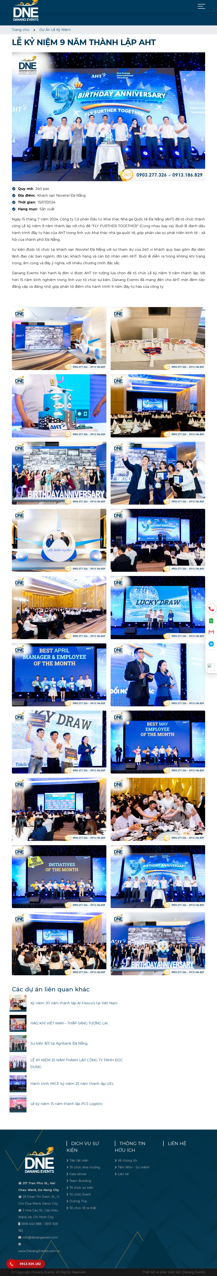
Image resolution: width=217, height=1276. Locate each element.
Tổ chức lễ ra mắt (83, 1208)
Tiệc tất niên (79, 1160)
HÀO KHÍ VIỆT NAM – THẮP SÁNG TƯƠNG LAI (69, 1023)
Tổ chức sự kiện (81, 1188)
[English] (216, 9)
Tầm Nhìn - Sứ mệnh (133, 1167)
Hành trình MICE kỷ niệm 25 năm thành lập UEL (72, 1084)
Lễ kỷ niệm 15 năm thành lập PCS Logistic (67, 1104)
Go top (212, 1257)
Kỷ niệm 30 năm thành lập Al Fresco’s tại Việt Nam (74, 1003)
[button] (201, 6)
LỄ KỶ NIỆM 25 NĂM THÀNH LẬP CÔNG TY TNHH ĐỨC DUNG (77, 1063)
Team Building (80, 1181)
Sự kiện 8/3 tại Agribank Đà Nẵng (59, 1043)
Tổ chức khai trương (85, 1167)
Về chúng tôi (127, 1160)
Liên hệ (123, 1174)
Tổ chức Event (80, 1194)
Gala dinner (78, 1174)
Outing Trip (78, 1201)
